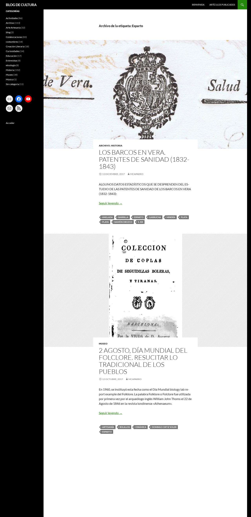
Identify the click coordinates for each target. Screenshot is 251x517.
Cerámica (140, 427)
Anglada (107, 217)
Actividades (12, 18)
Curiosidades (12, 51)
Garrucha (155, 217)
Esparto (139, 217)
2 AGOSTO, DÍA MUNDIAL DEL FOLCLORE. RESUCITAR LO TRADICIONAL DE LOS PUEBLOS (143, 360)
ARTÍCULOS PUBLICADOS (222, 4)
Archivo (104, 145)
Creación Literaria (15, 46)
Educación (11, 55)
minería (170, 217)
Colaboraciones (14, 37)
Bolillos (125, 427)
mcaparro (136, 174)
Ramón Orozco (123, 222)
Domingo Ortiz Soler (164, 427)
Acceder (10, 122)
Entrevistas (11, 60)
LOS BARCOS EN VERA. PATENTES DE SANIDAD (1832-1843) (144, 159)
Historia (116, 145)
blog (8, 32)
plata (184, 217)
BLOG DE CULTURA (21, 5)
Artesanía (108, 427)
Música (9, 79)
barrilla (123, 217)
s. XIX (140, 222)
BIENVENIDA (198, 4)
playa (105, 222)
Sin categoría (12, 84)
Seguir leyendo (110, 203)
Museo (103, 343)
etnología (10, 65)
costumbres (12, 41)
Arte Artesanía (13, 27)
